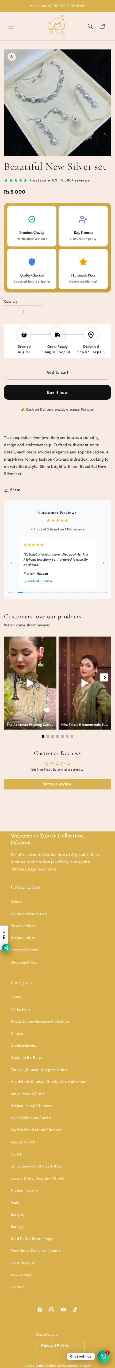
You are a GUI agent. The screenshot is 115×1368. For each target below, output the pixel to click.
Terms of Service (25, 949)
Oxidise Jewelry (24, 1045)
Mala (15, 1202)
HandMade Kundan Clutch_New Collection (48, 1081)
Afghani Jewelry (25, 1190)
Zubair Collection (48, 1365)
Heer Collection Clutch (31, 1117)
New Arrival (21, 1274)
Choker (17, 1033)
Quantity (11, 301)
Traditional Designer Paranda (36, 1250)
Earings (17, 1226)
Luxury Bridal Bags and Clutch (37, 1178)
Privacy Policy (23, 925)
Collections (21, 1009)
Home (16, 997)
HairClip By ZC (24, 1262)
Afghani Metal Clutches (31, 1105)
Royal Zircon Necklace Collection (40, 1021)
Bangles (18, 1214)
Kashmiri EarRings (27, 1057)
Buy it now (57, 392)
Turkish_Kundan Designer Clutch (40, 1069)
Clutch (16, 1154)
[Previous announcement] (10, 6)
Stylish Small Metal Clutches (36, 1129)
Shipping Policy (24, 961)
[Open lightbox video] (30, 678)
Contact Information (29, 913)
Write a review (57, 779)
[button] (11, 26)
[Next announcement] (105, 6)
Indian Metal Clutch (28, 1093)
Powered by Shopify (76, 1365)
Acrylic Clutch (23, 1141)
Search (17, 901)
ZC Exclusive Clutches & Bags (36, 1166)
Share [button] (15, 489)
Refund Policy (23, 937)
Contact (18, 1287)
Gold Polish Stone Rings (32, 1238)
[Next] (104, 673)
